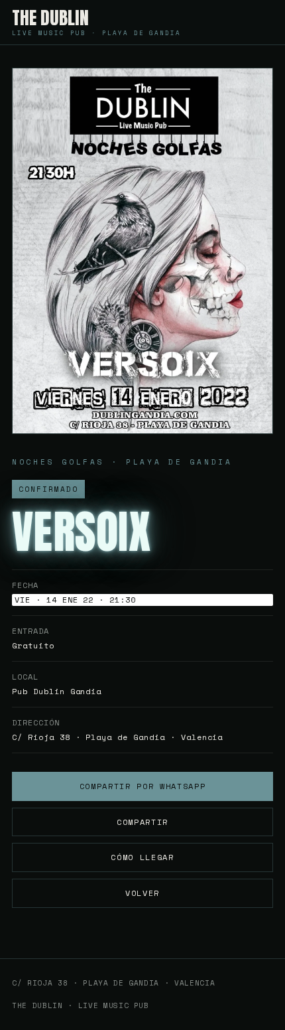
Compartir (142, 822)
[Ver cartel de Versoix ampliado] (142, 250)
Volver (142, 893)
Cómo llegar (142, 857)
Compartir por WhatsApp (143, 786)
